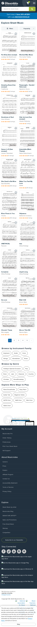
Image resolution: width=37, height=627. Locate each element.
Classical (21, 374)
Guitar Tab (6, 395)
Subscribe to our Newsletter (14, 540)
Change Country (6, 595)
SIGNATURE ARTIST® (9, 515)
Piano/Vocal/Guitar (9, 389)
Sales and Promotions (10, 520)
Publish (5, 470)
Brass (26, 358)
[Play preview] (16, 33)
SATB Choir (7, 400)
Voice (24, 353)
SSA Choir (29, 400)
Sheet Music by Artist (9, 507)
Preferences (6, 442)
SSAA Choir (7, 405)
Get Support (6, 450)
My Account (7, 429)
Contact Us (6, 479)
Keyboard (6, 353)
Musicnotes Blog (8, 511)
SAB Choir (18, 400)
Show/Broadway (18, 379)
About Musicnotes (10, 457)
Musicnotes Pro (8, 433)
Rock (5, 374)
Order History (7, 438)
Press (4, 466)
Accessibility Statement (10, 483)
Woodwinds (16, 358)
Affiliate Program (8, 474)
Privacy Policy (7, 491)
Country (31, 374)
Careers (5, 462)
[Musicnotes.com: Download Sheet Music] (10, 3)
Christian (6, 379)
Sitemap (5, 528)
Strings (5, 358)
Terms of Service (8, 487)
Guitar (16, 353)
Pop (26, 368)
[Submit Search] (32, 9)
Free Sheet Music (8, 524)
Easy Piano (23, 389)
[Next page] (31, 340)
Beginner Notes (19, 395)
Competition (6, 532)
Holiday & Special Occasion (12, 368)
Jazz (12, 374)
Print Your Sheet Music (10, 446)
